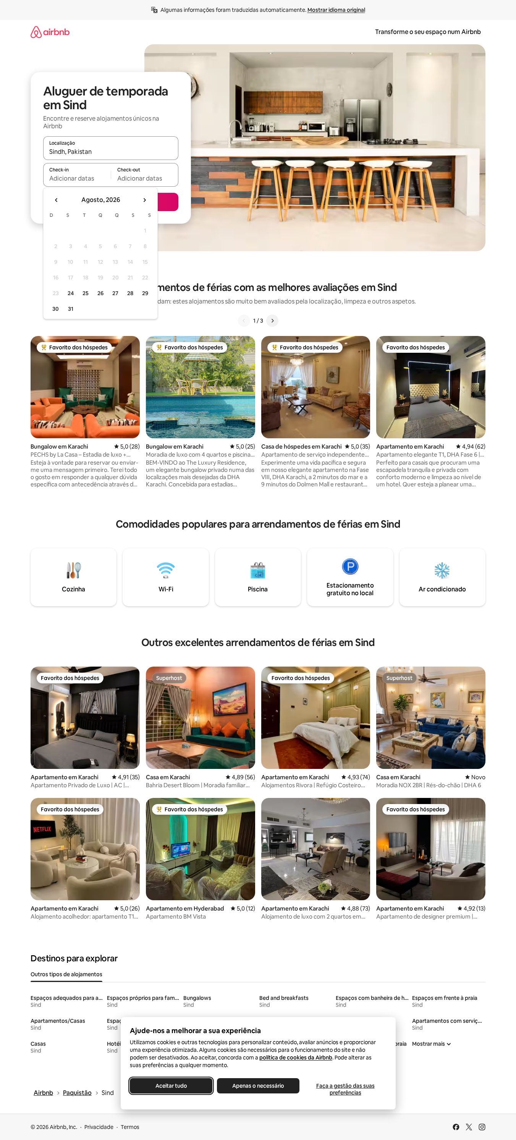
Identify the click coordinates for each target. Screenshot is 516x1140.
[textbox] (77, 178)
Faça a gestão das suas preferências (345, 1089)
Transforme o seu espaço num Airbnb (428, 32)
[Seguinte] (272, 321)
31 (70, 308)
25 (85, 293)
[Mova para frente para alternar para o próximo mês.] (144, 200)
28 (130, 293)
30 (55, 308)
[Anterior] (244, 321)
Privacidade (98, 1127)
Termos (130, 1127)
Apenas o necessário (258, 1085)
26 (100, 293)
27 (115, 293)
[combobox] (110, 151)
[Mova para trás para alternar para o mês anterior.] (56, 200)
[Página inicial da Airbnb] (50, 32)
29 (145, 293)
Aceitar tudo (171, 1085)
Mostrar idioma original (336, 9)
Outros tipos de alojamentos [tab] (66, 974)
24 (71, 293)
